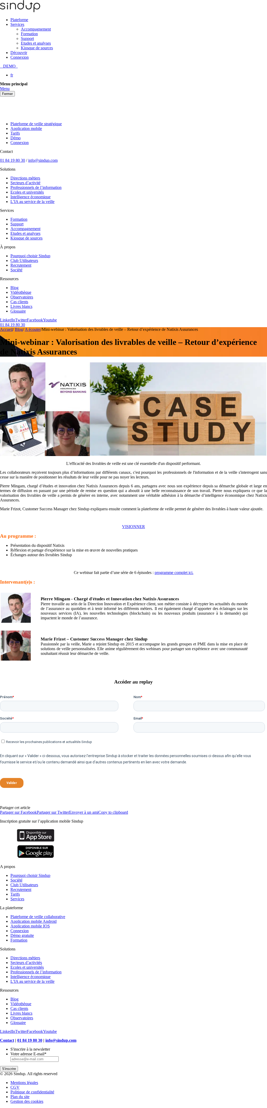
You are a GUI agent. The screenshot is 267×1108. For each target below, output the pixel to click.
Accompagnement (36, 29)
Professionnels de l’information (36, 187)
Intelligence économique (30, 197)
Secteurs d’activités (26, 962)
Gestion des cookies (26, 1101)
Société (16, 270)
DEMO (9, 66)
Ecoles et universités (27, 192)
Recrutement (20, 265)
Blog (14, 287)
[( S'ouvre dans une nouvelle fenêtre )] (36, 841)
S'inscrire (9, 1069)
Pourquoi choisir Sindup (30, 256)
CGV (15, 1087)
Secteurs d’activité (25, 183)
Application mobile (26, 128)
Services (17, 24)
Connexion (19, 57)
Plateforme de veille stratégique (36, 124)
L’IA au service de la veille (32, 201)
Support (27, 38)
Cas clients (19, 302)
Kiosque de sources (37, 48)
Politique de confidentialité (32, 1092)
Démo (15, 138)
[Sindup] (20, 11)
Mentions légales (24, 1082)
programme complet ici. (174, 572)
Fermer (7, 94)
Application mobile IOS (30, 926)
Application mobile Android (33, 921)
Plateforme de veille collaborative (37, 916)
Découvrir (18, 52)
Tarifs (15, 133)
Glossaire (18, 311)
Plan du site (19, 1096)
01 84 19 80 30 (12, 160)
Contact (7, 1040)
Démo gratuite (22, 935)
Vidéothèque (20, 292)
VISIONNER (133, 526)
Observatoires (21, 297)
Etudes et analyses (36, 43)
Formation (29, 34)
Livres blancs (21, 306)
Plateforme (19, 19)
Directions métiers (25, 178)
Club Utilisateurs (24, 260)
